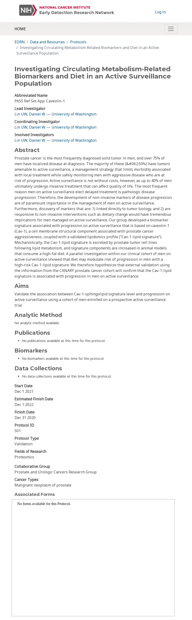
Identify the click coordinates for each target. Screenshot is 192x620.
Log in (160, 12)
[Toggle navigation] (170, 28)
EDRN (20, 42)
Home (20, 28)
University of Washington (74, 114)
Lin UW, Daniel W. (30, 114)
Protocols (78, 42)
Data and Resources (47, 42)
